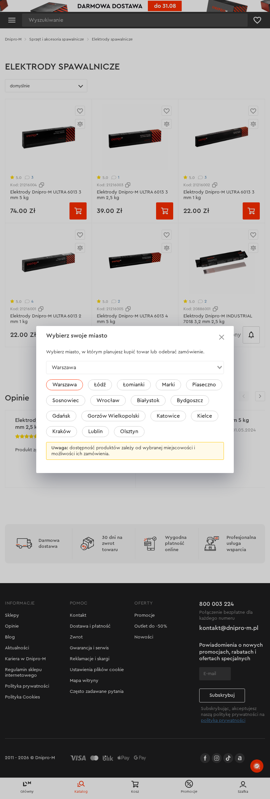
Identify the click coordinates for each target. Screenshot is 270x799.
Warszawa (64, 384)
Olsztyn (129, 431)
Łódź (100, 384)
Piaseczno (204, 384)
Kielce (204, 416)
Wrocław (108, 400)
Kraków (61, 431)
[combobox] (135, 367)
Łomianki (134, 384)
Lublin (95, 431)
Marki (168, 384)
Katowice (168, 416)
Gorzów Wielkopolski (113, 416)
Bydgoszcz (190, 400)
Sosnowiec (65, 400)
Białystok (148, 400)
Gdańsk (61, 416)
